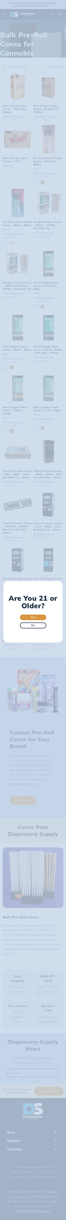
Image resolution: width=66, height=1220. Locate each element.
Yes (33, 617)
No (33, 625)
